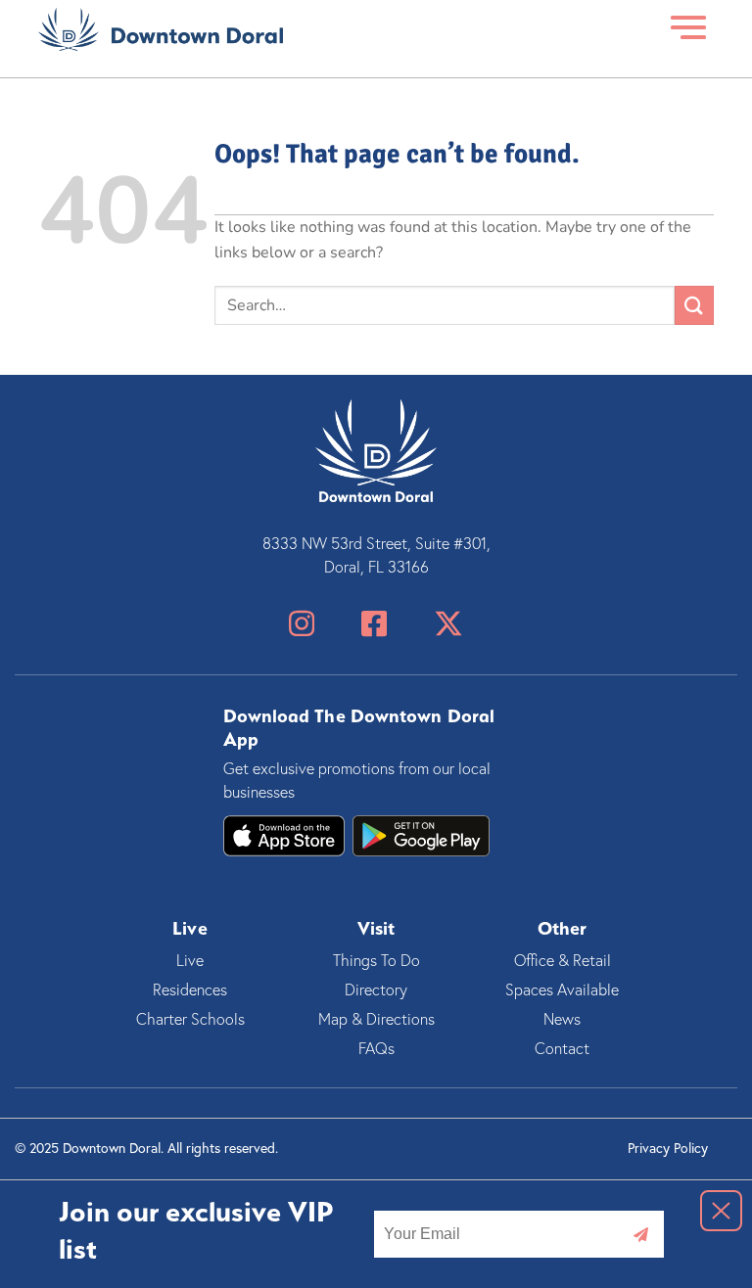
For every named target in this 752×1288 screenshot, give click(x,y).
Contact (562, 1048)
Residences (190, 989)
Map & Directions (376, 1019)
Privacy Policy (668, 1147)
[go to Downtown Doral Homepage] (160, 29)
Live (190, 960)
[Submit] (694, 305)
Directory (376, 989)
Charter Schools (190, 1019)
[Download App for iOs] (421, 835)
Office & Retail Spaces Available (562, 974)
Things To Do (376, 960)
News (562, 1019)
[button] (721, 1210)
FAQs (376, 1048)
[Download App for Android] (284, 835)
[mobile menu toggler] (689, 28)
